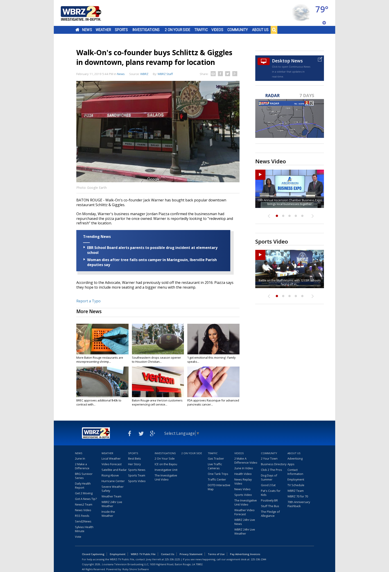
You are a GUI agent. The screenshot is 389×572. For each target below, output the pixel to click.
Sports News (136, 470)
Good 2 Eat (268, 485)
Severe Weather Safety (113, 489)
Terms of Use (216, 554)
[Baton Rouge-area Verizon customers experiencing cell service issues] (158, 382)
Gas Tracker (216, 458)
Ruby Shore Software (135, 569)
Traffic (201, 29)
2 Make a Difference (82, 466)
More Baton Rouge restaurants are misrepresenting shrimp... (99, 360)
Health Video (243, 474)
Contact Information (295, 472)
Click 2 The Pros (271, 470)
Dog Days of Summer (269, 477)
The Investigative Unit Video (166, 477)
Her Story (134, 464)
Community (237, 29)
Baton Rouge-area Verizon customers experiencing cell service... (157, 402)
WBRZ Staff (165, 74)
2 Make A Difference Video (245, 460)
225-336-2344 (258, 559)
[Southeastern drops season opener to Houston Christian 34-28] (158, 339)
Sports (121, 29)
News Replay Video (243, 481)
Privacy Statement (191, 554)
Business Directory (273, 464)
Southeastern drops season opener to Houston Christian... (156, 360)
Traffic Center (217, 479)
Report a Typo (88, 301)
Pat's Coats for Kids (270, 493)
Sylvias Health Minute (84, 529)
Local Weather (111, 458)
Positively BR (269, 500)
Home (77, 29)
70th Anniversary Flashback (298, 504)
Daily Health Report (83, 485)
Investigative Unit (166, 470)
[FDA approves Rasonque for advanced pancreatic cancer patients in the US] (213, 382)
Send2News (83, 521)
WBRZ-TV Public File (143, 554)
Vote (78, 537)
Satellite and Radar (114, 470)
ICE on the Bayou (166, 464)
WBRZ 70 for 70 (297, 496)
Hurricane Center (113, 481)
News (87, 29)
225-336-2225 (172, 559)
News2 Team (83, 504)
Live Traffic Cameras (215, 466)
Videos (217, 29)
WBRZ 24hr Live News (244, 522)
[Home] (86, 13)
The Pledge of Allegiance (270, 514)
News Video (83, 510)
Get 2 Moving (84, 493)
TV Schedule (295, 485)
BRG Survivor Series (84, 476)
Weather (103, 29)
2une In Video (243, 468)
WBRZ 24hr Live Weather (112, 504)
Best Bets (134, 458)
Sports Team (136, 475)
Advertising (295, 458)
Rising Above (110, 475)
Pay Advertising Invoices (245, 554)
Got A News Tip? (86, 499)
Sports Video (137, 481)
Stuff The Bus (270, 506)
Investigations (146, 29)
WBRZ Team (295, 491)
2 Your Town (269, 458)
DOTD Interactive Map (219, 487)
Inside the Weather (108, 514)
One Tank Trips (218, 474)
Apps (290, 464)
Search (274, 29)
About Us (260, 29)
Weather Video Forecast (244, 512)
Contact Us (167, 554)
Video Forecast (112, 464)
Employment (295, 479)
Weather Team (111, 496)
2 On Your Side (177, 29)
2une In (80, 458)
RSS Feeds (82, 516)
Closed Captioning (93, 554)
